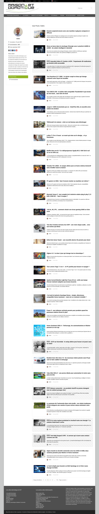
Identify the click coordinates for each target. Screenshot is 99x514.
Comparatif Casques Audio (42, 498)
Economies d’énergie (19, 1)
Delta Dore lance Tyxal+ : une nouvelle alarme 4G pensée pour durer (68, 240)
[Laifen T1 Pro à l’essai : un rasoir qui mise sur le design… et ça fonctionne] (39, 135)
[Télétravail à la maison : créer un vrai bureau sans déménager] (39, 122)
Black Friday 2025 (9, 1)
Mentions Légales (41, 512)
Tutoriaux (54, 15)
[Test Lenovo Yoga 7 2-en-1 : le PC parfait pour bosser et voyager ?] (39, 266)
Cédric (50, 39)
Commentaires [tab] (14, 79)
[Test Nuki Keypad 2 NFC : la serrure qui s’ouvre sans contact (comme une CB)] (39, 435)
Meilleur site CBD (39, 505)
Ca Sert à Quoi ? (9, 499)
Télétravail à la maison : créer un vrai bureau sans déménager (66, 122)
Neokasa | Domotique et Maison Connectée (15, 502)
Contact (54, 512)
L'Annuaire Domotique (11, 494)
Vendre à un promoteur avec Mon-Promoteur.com (47, 497)
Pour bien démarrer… (13, 15)
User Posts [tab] (13, 76)
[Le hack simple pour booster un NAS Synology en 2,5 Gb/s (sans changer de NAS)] (39, 465)
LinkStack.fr (38, 495)
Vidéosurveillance (46, 1)
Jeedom (34, 1)
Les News (25, 15)
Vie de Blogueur (70, 15)
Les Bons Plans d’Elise (41, 499)
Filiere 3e (8, 501)
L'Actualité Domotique (11, 493)
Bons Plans (80, 15)
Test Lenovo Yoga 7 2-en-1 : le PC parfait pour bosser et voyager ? (68, 267)
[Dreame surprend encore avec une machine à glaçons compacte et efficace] (39, 30)
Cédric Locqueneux (18, 512)
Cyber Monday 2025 (40, 494)
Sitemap (50, 512)
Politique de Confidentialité (32, 512)
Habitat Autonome (36, 15)
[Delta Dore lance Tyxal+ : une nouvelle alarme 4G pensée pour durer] (39, 239)
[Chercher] (91, 8)
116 (57, 480)
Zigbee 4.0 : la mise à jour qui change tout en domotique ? (65, 253)
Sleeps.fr (38, 502)
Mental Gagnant (39, 507)
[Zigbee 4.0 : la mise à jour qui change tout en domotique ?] (39, 253)
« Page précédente (37, 480)
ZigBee (39, 1)
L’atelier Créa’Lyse (40, 506)
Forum (62, 15)
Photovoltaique (28, 1)
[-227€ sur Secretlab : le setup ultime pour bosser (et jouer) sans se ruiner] (39, 341)
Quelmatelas (39, 503)
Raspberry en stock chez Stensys (43, 501)
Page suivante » (63, 480)
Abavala (8, 497)
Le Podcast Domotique (11, 495)
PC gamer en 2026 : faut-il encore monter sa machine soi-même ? (68, 181)
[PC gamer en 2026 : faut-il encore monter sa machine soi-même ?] (39, 180)
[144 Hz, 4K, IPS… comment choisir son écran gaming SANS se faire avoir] (39, 209)
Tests (46, 15)
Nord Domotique (9, 498)
